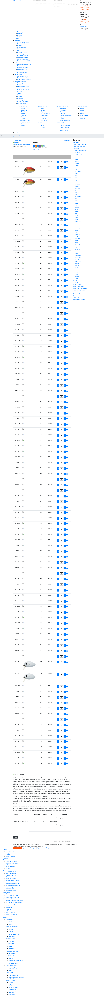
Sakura (76, 200)
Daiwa (76, 225)
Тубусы (23, 125)
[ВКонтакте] (34, 146)
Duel (76, 167)
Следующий (67, 140)
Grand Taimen (78, 154)
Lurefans (77, 186)
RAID (76, 198)
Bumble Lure (78, 221)
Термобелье (20, 94)
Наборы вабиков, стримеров (16, 977)
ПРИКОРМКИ (41, 122)
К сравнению (83, 26)
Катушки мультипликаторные (13, 885)
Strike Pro (77, 248)
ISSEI (76, 179)
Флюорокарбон (45, 115)
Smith (76, 205)
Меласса (43, 125)
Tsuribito (77, 207)
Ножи (61, 123)
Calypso (77, 165)
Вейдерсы (20, 98)
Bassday (77, 163)
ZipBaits (77, 211)
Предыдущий (17, 140)
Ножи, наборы (61, 122)
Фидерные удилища (22, 55)
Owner (76, 194)
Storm (76, 240)
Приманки (17, 40)
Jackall (76, 181)
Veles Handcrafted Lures (81, 156)
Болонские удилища (22, 59)
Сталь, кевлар (44, 117)
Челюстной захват (65, 120)
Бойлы (42, 123)
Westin (76, 213)
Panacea (77, 253)
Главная (5, 849)
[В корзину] (67, 161)
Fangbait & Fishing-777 (80, 150)
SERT (76, 204)
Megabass (77, 188)
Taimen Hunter (78, 271)
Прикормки (76, 297)
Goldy (76, 173)
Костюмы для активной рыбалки (14, 900)
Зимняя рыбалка (22, 106)
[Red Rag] (16, 148)
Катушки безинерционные (24, 64)
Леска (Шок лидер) (45, 113)
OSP (76, 192)
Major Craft (77, 244)
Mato (76, 175)
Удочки (23, 108)
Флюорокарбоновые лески (24, 79)
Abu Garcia (77, 249)
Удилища (17, 50)
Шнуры (42, 111)
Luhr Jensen (78, 238)
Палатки (23, 115)
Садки (61, 111)
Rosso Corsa (78, 257)
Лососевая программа (83, 106)
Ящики (23, 113)
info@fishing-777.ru (38, 4)
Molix (76, 190)
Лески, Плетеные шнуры (14, 934)
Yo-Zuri (76, 209)
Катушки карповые (22, 71)
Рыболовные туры (22, 37)
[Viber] (40, 146)
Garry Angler (78, 171)
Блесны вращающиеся (23, 42)
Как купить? (20, 33)
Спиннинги (82, 113)
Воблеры (19, 45)
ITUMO (76, 236)
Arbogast (77, 276)
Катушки (17, 62)
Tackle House (78, 255)
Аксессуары (44, 120)
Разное (16, 105)
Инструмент (63, 108)
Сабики (19, 48)
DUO (76, 169)
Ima (75, 177)
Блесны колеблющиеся (23, 43)
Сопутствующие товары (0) (21, 830)
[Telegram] (44, 146)
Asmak (76, 226)
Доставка (19, 35)
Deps (76, 232)
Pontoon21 (78, 196)
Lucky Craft (77, 184)
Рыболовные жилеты (23, 101)
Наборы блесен (64, 130)
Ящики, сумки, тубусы (24, 120)
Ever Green (77, 246)
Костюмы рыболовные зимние (14, 902)
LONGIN (77, 267)
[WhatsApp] (42, 146)
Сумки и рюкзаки (25, 123)
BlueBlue (77, 263)
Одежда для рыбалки (20, 81)
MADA (76, 159)
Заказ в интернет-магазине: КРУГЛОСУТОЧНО (65, 4)
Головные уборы (21, 103)
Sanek (76, 274)
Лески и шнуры (18, 74)
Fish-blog (17, 38)
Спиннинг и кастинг (22, 52)
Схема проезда (57, 6)
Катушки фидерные (22, 69)
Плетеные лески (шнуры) (23, 77)
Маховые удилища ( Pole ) (24, 60)
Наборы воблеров (65, 125)
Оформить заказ (84, 9)
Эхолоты (62, 118)
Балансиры (24, 110)
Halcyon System (79, 228)
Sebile (76, 202)
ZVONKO (77, 215)
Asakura (77, 223)
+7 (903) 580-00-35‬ (41, 3)
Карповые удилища (22, 54)
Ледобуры (24, 111)
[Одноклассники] (36, 146)
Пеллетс (43, 127)
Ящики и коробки (25, 122)
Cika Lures (77, 272)
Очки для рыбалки (22, 100)
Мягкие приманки (21, 47)
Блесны (82, 108)
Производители (21, 31)
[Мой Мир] (38, 146)
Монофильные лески (22, 76)
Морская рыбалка (42, 106)
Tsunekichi (77, 234)
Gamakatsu (77, 152)
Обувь (19, 93)
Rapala (76, 219)
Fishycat (77, 251)
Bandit (76, 242)
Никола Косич (78, 158)
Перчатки (19, 96)
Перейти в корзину (85, 7)
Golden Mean (78, 261)
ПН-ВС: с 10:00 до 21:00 (59, 3)
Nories (76, 269)
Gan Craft (77, 259)
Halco (76, 278)
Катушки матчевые (22, 72)
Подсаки (62, 113)
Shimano (77, 230)
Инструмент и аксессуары (64, 106)
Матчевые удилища (22, 57)
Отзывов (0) (34, 830)
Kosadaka (77, 182)
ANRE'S (77, 161)
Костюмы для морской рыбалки (14, 904)
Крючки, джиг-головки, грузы (15, 960)
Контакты (17, 132)
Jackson (77, 217)
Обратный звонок (17, 848)
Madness (77, 265)
